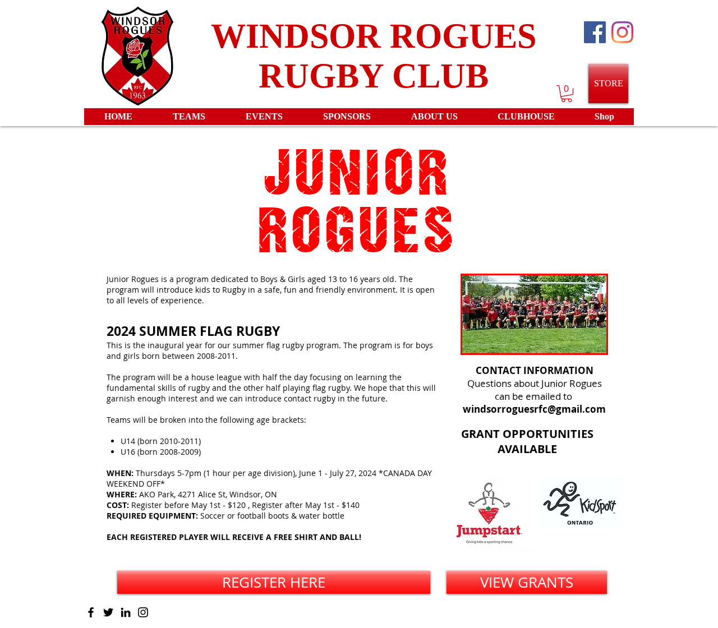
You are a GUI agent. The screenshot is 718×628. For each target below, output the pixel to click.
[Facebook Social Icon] (595, 32)
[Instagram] (622, 32)
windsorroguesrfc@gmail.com (534, 409)
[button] (566, 93)
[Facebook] (91, 612)
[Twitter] (108, 612)
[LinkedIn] (125, 612)
